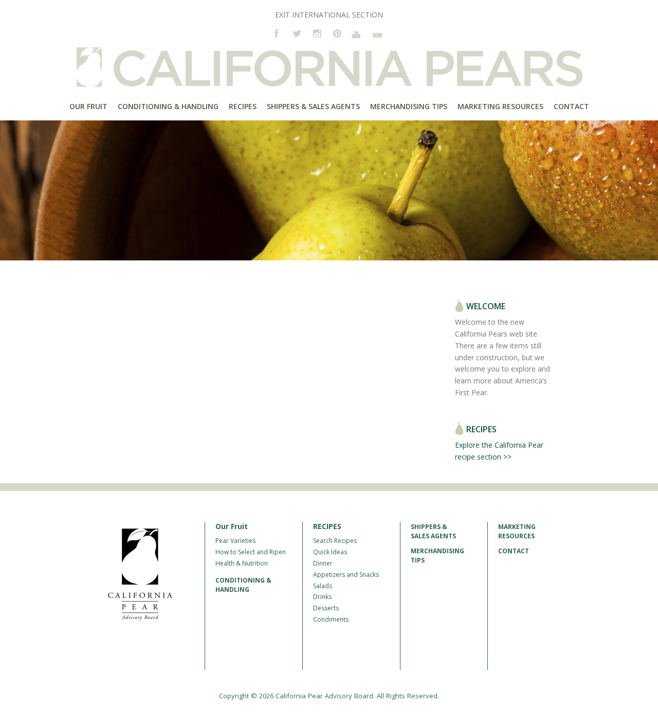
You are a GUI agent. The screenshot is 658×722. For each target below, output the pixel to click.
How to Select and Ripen (250, 552)
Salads (322, 586)
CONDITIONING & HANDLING (243, 585)
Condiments (331, 619)
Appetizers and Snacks (346, 574)
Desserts (326, 608)
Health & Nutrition (241, 563)
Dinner (323, 563)
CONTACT (513, 551)
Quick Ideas (330, 552)
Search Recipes (335, 540)
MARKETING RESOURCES (517, 531)
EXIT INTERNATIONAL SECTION (329, 15)
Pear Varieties (235, 540)
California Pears (329, 66)
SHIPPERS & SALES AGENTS (433, 531)
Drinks (322, 596)
